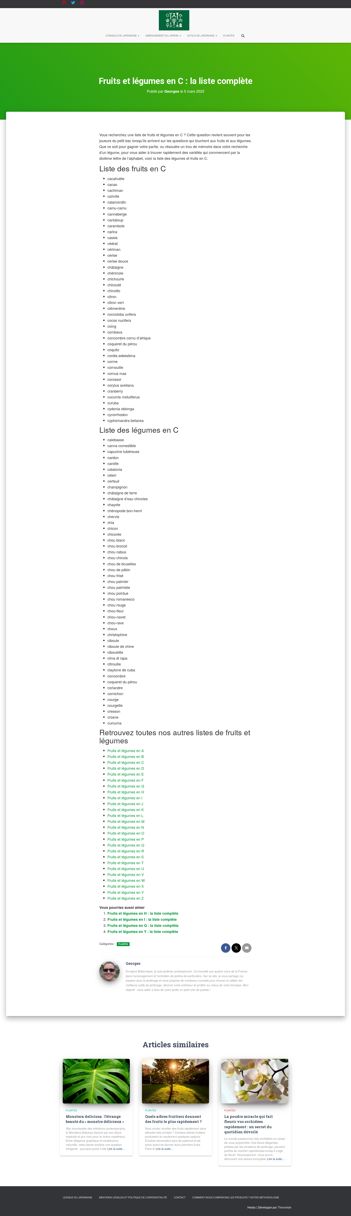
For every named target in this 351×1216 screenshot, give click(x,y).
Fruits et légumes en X (125, 886)
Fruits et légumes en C (125, 762)
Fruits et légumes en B (125, 756)
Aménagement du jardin (162, 35)
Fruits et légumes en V (125, 874)
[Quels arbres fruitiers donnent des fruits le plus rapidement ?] (175, 1081)
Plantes (228, 35)
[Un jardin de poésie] (174, 20)
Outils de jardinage (201, 35)
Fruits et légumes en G (125, 786)
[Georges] (109, 971)
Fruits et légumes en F (125, 780)
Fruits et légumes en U (125, 868)
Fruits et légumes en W (126, 880)
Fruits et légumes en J (125, 803)
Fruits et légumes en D (125, 768)
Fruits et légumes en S (125, 856)
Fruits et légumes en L (125, 815)
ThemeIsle (284, 1207)
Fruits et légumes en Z (125, 898)
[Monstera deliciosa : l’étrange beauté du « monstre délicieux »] (96, 1081)
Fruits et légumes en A (125, 750)
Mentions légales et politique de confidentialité (133, 1197)
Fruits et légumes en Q (125, 845)
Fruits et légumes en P (125, 839)
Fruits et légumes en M (125, 821)
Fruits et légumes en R (125, 850)
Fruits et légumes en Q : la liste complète (143, 925)
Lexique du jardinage (77, 1197)
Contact (179, 1197)
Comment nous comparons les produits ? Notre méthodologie (235, 1197)
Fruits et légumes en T (125, 862)
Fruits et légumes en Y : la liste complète (142, 931)
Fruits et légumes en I (124, 797)
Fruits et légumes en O (125, 833)
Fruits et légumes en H (125, 791)
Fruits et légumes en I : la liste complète (142, 919)
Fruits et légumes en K (125, 809)
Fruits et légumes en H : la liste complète (142, 913)
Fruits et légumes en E (125, 774)
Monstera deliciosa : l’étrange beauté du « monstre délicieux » (95, 1119)
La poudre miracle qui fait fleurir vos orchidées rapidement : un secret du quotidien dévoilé (248, 1124)
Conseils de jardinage (121, 35)
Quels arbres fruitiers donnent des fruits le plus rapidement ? (173, 1119)
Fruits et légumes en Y (125, 892)
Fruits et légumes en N (125, 827)
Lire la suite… (116, 1149)
